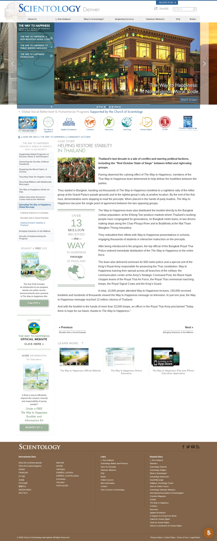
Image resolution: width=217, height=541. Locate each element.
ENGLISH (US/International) (30, 463)
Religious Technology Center (161, 483)
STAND (153, 500)
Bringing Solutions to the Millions (35, 231)
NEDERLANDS (25, 490)
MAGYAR (60, 463)
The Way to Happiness (48, 130)
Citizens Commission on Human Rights (166, 526)
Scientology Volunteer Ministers (162, 490)
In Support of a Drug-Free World (163, 516)
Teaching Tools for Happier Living (35, 177)
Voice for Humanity (108, 467)
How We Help (28, 131)
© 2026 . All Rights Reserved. (43, 537)
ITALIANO (60, 482)
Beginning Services (124, 19)
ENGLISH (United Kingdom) (30, 466)
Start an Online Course (159, 486)
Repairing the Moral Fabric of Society (33, 170)
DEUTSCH (23, 493)
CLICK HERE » (34, 344)
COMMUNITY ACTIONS (79, 137)
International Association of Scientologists (167, 493)
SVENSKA (60, 469)
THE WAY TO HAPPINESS (52, 137)
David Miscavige (156, 480)
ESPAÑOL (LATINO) (64, 473)
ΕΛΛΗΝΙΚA (60, 479)
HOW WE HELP (30, 137)
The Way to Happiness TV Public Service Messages (34, 47)
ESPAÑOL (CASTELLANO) (67, 476)
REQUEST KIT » (34, 427)
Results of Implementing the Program (32, 237)
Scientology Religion (158, 470)
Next (116, 106)
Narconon (109, 130)
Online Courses (107, 480)
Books (193, 19)
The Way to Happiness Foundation (32, 56)
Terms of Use (182, 537)
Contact (104, 486)
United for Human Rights (160, 519)
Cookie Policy (169, 537)
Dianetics (153, 463)
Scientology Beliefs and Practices (114, 463)
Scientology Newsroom (159, 477)
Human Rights (146, 130)
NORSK (59, 466)
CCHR (165, 130)
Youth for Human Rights (159, 522)
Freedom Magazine (188, 129)
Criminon (90, 130)
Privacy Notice (156, 537)
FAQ (178, 19)
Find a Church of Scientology (112, 490)
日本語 (21, 480)
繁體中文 (22, 486)
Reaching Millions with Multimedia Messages (35, 183)
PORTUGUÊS (62, 486)
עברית (22, 476)
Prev (101, 106)
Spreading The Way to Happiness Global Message (35, 206)
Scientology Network (158, 467)
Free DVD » (34, 303)
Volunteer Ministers (155, 19)
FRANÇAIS (23, 473)
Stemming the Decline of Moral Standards (34, 163)
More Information (108, 483)
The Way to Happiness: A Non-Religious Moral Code (35, 38)
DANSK (22, 469)
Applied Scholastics (69, 130)
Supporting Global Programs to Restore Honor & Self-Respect (34, 155)
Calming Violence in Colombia (34, 213)
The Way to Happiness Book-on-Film (34, 190)
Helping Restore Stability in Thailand (32, 224)
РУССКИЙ (23, 483)
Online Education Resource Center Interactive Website (32, 198)
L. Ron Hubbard (63, 19)
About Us (32, 19)
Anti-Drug (127, 130)
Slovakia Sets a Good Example (34, 218)
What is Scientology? (94, 19)
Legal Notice (195, 537)
